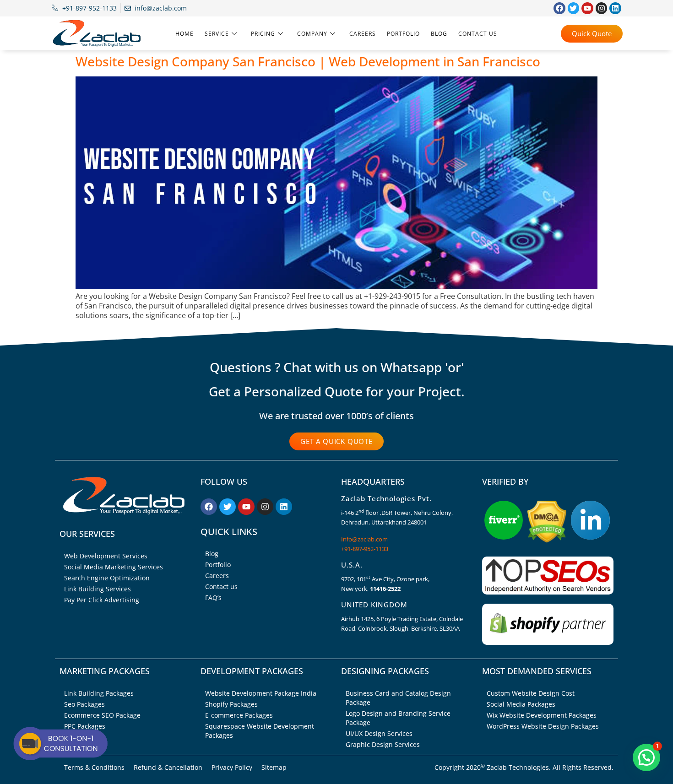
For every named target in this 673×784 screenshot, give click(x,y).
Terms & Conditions (94, 767)
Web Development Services (105, 556)
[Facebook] (559, 8)
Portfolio (403, 34)
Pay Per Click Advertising (101, 599)
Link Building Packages (99, 693)
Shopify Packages (231, 704)
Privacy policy (232, 767)
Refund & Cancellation (168, 767)
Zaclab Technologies (518, 767)
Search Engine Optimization (107, 577)
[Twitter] (574, 8)
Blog (439, 34)
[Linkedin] (615, 8)
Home (184, 34)
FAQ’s (213, 597)
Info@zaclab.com (364, 539)
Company (312, 34)
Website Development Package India (260, 693)
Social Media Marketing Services (113, 566)
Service (217, 34)
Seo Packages (84, 704)
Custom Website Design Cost (531, 693)
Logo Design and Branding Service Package (398, 718)
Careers (362, 34)
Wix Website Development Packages (542, 715)
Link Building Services (97, 588)
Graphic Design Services (383, 744)
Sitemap (274, 767)
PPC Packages (84, 726)
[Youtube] (587, 8)
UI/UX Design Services (379, 733)
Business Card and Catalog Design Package (398, 698)
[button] (646, 757)
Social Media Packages (521, 704)
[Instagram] (602, 8)
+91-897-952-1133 (364, 549)
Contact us (477, 34)
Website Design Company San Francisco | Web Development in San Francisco (308, 61)
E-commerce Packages (239, 715)
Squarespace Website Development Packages (259, 731)
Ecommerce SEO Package (102, 715)
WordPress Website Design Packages (543, 726)
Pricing (263, 34)
